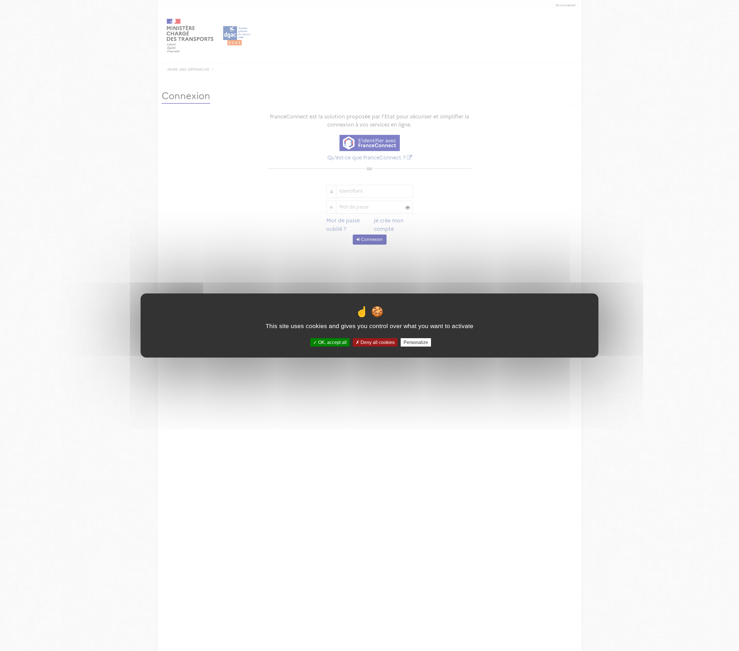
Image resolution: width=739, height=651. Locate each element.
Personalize (416, 342)
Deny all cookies (377, 342)
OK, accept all (332, 342)
